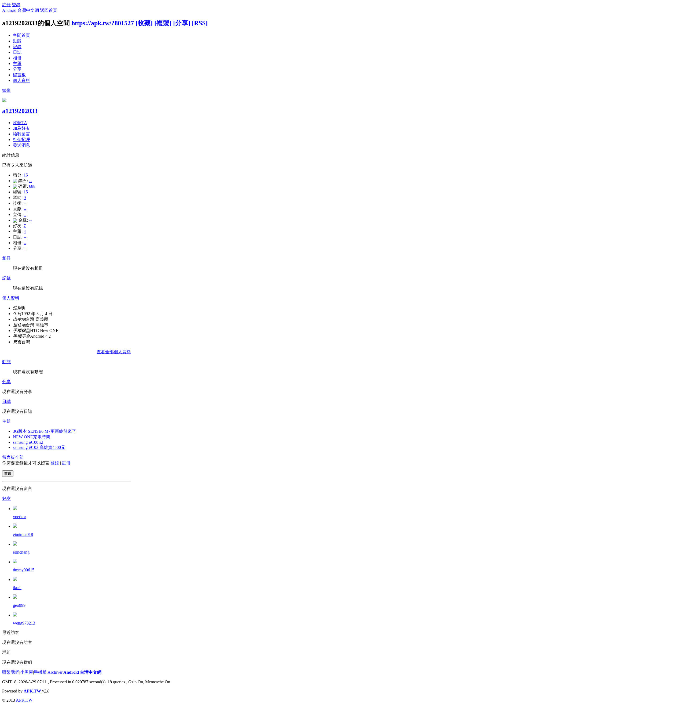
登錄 (16, 4)
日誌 (17, 52)
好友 (6, 498)
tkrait (17, 587)
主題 (17, 63)
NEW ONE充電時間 (31, 437)
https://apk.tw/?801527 (102, 23)
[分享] (181, 23)
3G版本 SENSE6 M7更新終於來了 (44, 431)
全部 (19, 457)
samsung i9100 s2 (28, 442)
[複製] (162, 23)
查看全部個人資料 (114, 351)
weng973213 (24, 623)
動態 (17, 41)
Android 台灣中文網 (20, 10)
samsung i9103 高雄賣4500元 (39, 447)
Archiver (55, 672)
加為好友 (21, 128)
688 (32, 186)
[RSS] (200, 23)
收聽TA (20, 122)
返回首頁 (48, 10)
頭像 (6, 90)
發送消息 (21, 145)
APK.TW (32, 691)
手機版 (40, 672)
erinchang (21, 552)
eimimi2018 (23, 534)
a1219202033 (20, 110)
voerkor (19, 516)
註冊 (6, 4)
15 (26, 175)
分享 (17, 69)
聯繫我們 (10, 672)
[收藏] (144, 23)
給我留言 (21, 134)
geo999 (19, 605)
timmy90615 (23, 570)
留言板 (19, 75)
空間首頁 (21, 35)
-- (30, 180)
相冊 (17, 58)
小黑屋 (26, 672)
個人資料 (21, 80)
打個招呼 (21, 139)
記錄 (17, 46)
